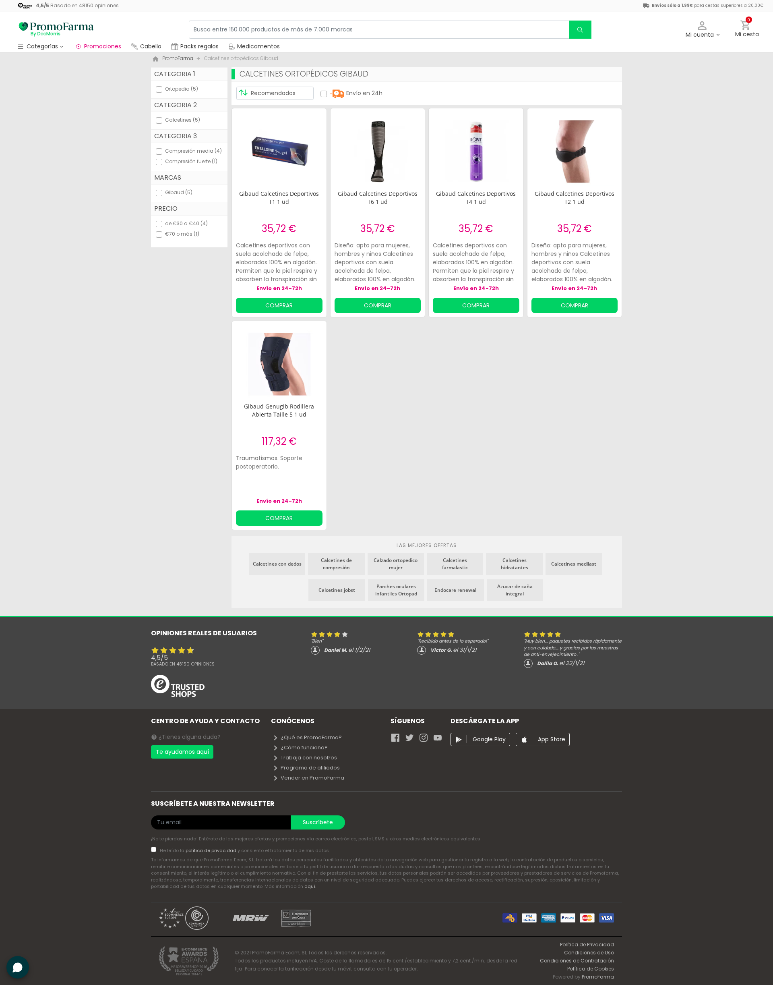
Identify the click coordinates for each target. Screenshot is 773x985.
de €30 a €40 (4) (186, 223)
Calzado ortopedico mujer (396, 564)
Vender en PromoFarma (312, 778)
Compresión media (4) (193, 150)
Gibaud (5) (178, 192)
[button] (702, 30)
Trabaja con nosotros (309, 757)
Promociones (102, 46)
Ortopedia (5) (181, 88)
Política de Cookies (590, 968)
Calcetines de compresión (336, 564)
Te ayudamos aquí (182, 752)
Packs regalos (199, 46)
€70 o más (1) (182, 233)
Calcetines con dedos (277, 563)
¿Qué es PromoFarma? (311, 737)
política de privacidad (212, 850)
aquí (309, 886)
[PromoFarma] (56, 29)
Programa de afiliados (310, 767)
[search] (580, 30)
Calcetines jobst (336, 590)
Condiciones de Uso (589, 952)
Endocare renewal (455, 590)
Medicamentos (258, 46)
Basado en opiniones (183, 664)
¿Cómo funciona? (304, 747)
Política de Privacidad (587, 944)
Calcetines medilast (573, 563)
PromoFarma (598, 976)
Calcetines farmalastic (455, 564)
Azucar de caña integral (515, 590)
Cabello (150, 46)
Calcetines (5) (182, 119)
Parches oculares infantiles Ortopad (396, 590)
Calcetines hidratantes (514, 564)
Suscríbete (318, 822)
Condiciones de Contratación (577, 960)
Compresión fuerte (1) (191, 161)
